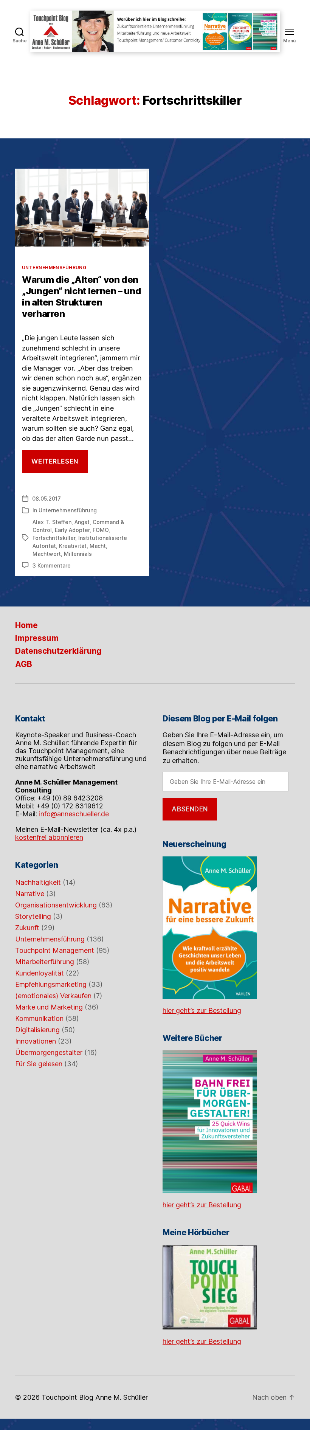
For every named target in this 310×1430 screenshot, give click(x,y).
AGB (23, 664)
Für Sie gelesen (38, 1064)
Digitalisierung (37, 1030)
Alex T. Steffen (52, 522)
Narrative (29, 894)
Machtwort (47, 554)
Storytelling (33, 916)
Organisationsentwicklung (56, 905)
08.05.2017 (46, 498)
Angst (82, 522)
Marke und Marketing (49, 1007)
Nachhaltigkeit (38, 882)
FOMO (100, 530)
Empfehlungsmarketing (51, 984)
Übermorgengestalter (48, 1052)
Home (26, 625)
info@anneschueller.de (74, 814)
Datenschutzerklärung (58, 651)
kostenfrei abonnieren (49, 837)
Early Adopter (72, 530)
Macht (98, 546)
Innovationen (35, 1041)
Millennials (78, 554)
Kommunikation (39, 1018)
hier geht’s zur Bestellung (202, 1010)
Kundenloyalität (39, 973)
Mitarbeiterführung (44, 962)
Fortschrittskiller (54, 538)
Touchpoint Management (54, 950)
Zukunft (27, 928)
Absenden (190, 809)
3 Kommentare (52, 565)
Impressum (37, 638)
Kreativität (73, 546)
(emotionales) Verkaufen (53, 996)
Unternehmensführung (54, 267)
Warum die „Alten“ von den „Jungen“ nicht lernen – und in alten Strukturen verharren (81, 296)
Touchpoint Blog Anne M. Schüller (95, 1397)
